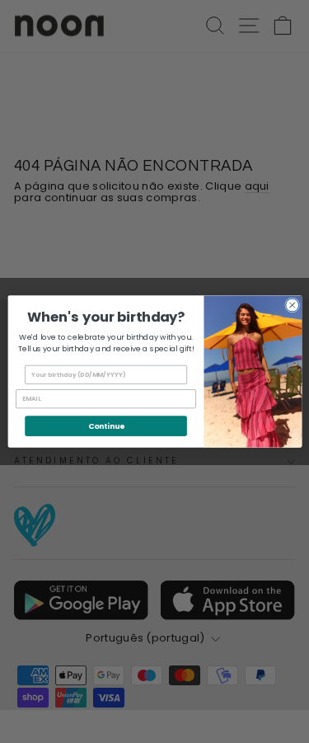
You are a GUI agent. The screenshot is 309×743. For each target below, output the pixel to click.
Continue (105, 426)
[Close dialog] (291, 305)
